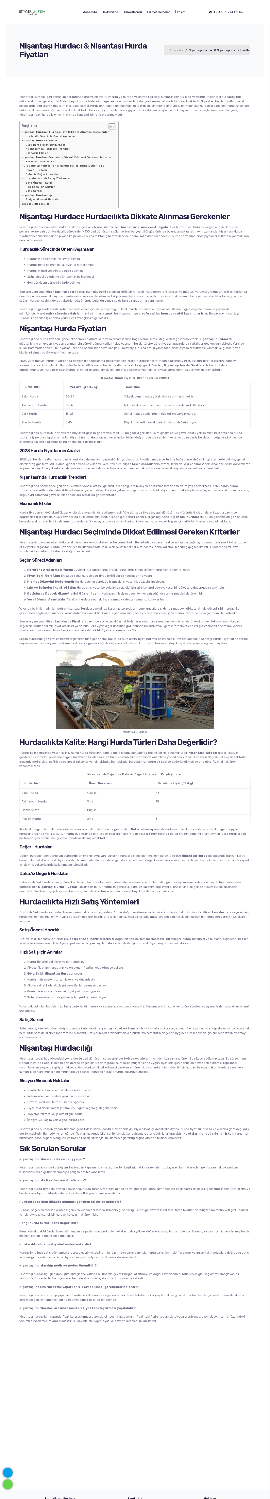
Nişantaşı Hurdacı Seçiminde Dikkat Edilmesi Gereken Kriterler (66, 157)
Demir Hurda (30, 810)
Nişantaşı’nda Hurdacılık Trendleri (48, 149)
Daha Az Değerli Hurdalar (42, 174)
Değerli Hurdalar (36, 170)
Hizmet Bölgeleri (158, 12)
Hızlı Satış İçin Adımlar (40, 187)
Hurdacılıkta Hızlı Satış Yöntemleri (47, 178)
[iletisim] (7, 1471)
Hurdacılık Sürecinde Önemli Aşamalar (50, 136)
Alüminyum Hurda (34, 405)
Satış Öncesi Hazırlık (39, 182)
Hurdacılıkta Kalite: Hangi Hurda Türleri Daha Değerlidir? (63, 165)
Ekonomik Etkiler (37, 153)
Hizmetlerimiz (132, 12)
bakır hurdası (231, 834)
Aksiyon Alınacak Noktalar (43, 199)
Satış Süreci (34, 191)
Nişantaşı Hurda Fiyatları (40, 140)
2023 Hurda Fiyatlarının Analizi (46, 145)
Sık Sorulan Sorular (35, 203)
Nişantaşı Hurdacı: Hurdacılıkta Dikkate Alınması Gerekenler (65, 131)
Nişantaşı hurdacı (31, 1167)
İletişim (180, 12)
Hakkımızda (110, 12)
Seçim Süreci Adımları (40, 161)
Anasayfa (90, 12)
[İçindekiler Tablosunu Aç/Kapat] (110, 126)
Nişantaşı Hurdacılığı (37, 195)
